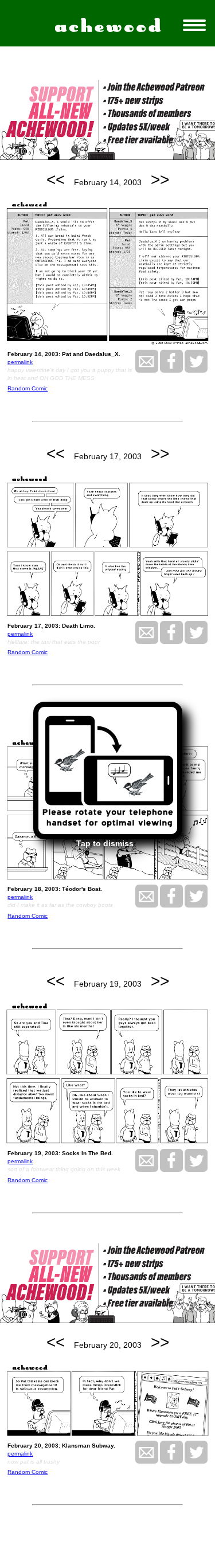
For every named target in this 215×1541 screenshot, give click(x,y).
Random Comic (27, 388)
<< (55, 180)
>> (160, 180)
